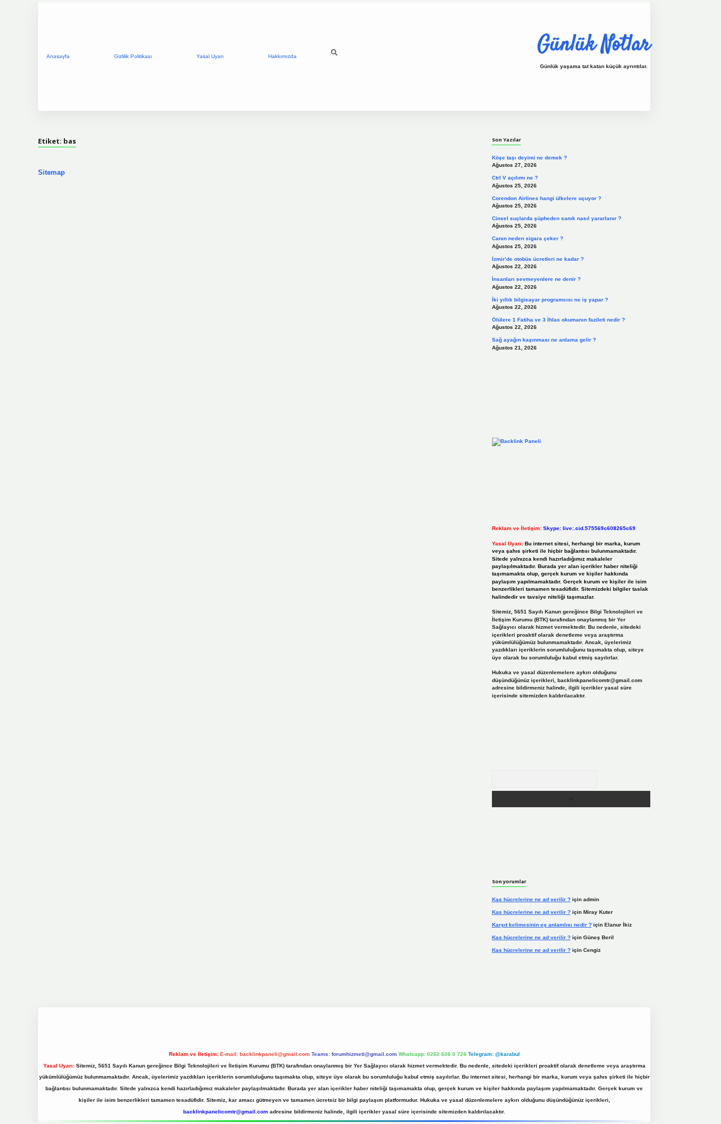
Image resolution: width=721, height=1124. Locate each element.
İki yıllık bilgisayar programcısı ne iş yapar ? (550, 300)
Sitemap (51, 172)
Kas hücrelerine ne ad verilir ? (531, 899)
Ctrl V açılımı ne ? (515, 178)
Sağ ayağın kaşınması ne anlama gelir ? (544, 340)
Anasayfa (58, 56)
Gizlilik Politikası (133, 56)
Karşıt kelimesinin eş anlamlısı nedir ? (542, 925)
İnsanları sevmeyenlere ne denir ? (536, 279)
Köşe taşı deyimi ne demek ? (529, 157)
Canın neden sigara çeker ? (527, 238)
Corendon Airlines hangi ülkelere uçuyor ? (546, 198)
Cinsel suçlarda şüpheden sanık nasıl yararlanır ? (556, 218)
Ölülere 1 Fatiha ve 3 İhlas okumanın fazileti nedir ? (558, 320)
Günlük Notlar (593, 45)
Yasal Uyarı (210, 56)
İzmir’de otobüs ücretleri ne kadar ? (538, 259)
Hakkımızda (282, 56)
